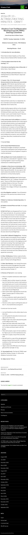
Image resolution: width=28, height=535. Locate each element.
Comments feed (4, 523)
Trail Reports (4, 415)
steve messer (13, 24)
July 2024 (3, 459)
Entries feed (4, 520)
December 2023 (5, 462)
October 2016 (4, 482)
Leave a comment (22, 24)
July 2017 (3, 473)
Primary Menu (26, 7)
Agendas (3, 404)
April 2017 (3, 476)
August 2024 (4, 457)
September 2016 (5, 485)
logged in (10, 385)
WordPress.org (4, 526)
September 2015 (5, 507)
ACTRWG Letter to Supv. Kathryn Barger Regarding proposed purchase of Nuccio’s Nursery (13, 441)
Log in (2, 517)
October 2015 (4, 504)
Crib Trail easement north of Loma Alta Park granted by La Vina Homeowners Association (13, 437)
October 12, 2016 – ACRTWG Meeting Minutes (12, 373)
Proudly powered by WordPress (7, 533)
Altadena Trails (5, 7)
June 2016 (3, 487)
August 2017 (4, 471)
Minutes (3, 13)
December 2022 (5, 468)
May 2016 (3, 490)
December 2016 (5, 479)
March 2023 (4, 465)
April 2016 (3, 493)
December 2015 (5, 499)
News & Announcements (7, 412)
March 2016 (4, 496)
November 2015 (5, 501)
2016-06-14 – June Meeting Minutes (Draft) (11, 368)
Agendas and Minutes (6, 407)
